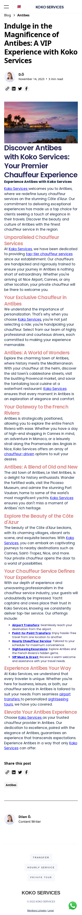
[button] (6, 6)
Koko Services (16, 188)
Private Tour (41, 877)
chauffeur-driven (19, 454)
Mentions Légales (37, 910)
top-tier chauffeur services (49, 254)
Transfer (41, 857)
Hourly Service (41, 867)
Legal (51, 910)
